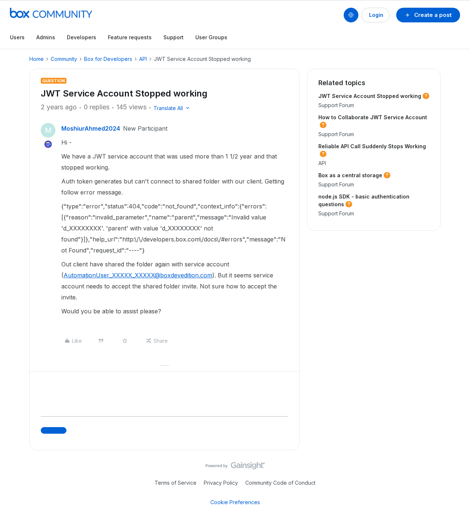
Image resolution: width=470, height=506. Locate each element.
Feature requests (130, 37)
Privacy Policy (220, 483)
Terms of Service (175, 483)
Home (36, 59)
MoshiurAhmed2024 (90, 128)
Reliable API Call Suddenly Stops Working (372, 146)
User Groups (211, 37)
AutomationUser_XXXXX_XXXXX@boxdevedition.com (138, 275)
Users (17, 37)
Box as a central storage (350, 175)
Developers (81, 37)
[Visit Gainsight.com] (235, 467)
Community (64, 59)
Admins (45, 37)
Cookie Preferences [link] (235, 502)
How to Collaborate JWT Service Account (372, 117)
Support (173, 37)
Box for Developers (108, 59)
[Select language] (351, 15)
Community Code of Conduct (280, 483)
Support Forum (336, 105)
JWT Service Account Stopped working (369, 96)
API (143, 59)
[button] (428, 15)
